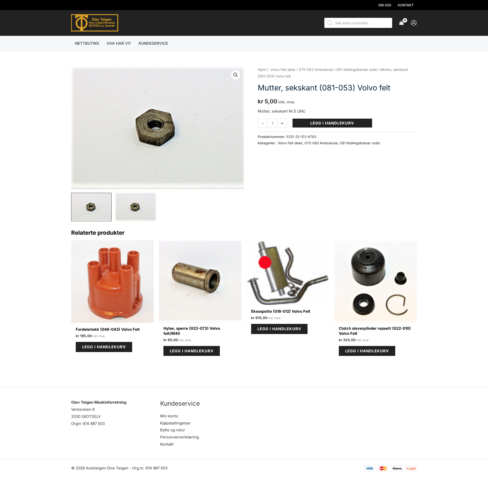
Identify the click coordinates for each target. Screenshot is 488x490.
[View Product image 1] (91, 207)
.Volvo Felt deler (282, 70)
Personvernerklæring (179, 437)
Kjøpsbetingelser (175, 423)
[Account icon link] (414, 23)
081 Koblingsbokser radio (356, 70)
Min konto (169, 416)
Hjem (262, 70)
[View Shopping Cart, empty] (401, 23)
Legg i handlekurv (332, 123)
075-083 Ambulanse (316, 70)
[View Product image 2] (135, 207)
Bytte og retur (172, 430)
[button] (235, 75)
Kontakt (167, 444)
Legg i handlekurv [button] (104, 346)
